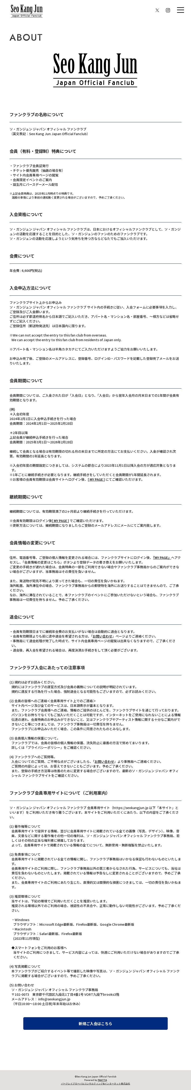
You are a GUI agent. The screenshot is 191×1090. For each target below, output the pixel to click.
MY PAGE (96, 479)
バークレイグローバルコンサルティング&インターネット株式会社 (95, 1083)
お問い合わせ (102, 636)
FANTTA (102, 1080)
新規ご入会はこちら (95, 1023)
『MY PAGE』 (162, 557)
